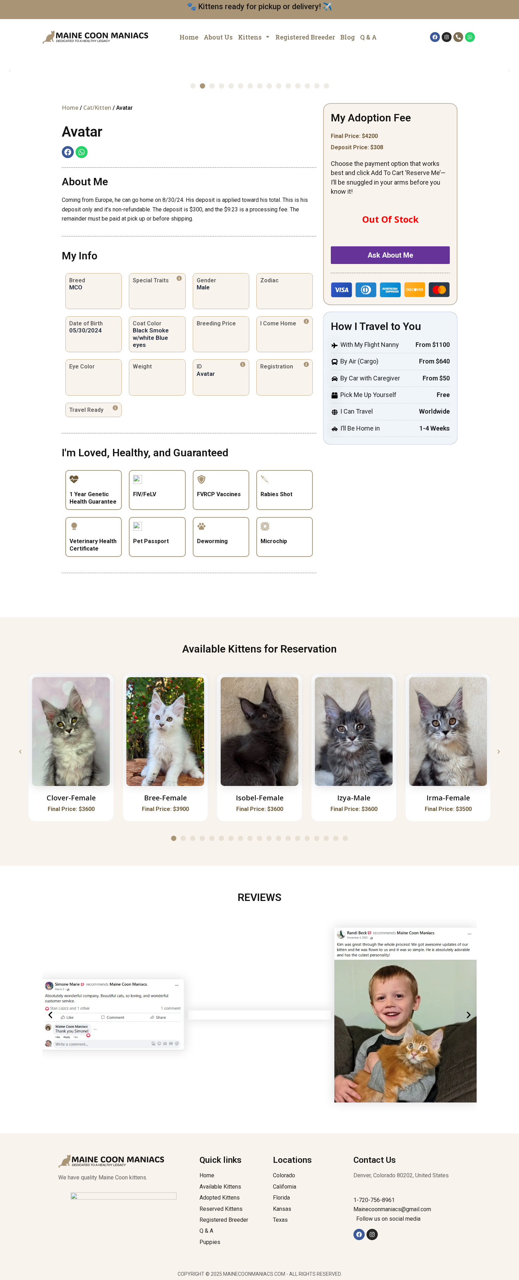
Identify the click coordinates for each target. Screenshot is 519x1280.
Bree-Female (165, 798)
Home (70, 108)
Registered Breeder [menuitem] (305, 37)
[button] (9, 70)
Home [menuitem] (188, 37)
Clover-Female (71, 798)
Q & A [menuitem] (368, 37)
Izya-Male (353, 798)
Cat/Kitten (97, 108)
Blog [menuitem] (347, 37)
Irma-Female (448, 798)
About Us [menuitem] (218, 37)
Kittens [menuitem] (250, 37)
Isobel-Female (260, 798)
